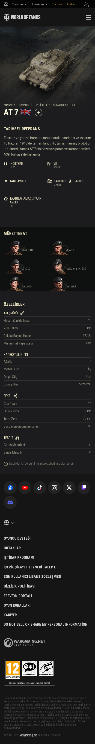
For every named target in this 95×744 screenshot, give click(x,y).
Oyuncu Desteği (17, 538)
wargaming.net (24, 643)
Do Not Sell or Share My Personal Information (45, 624)
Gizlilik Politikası (19, 586)
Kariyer (10, 615)
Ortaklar (12, 548)
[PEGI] (29, 672)
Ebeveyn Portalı (18, 596)
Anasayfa (9, 105)
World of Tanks (22, 17)
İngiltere (42, 105)
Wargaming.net (28, 735)
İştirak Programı (19, 558)
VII (73, 105)
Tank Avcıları (59, 105)
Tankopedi (25, 105)
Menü (88, 17)
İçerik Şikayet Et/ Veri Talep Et (31, 567)
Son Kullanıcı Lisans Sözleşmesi (32, 577)
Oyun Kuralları (17, 605)
